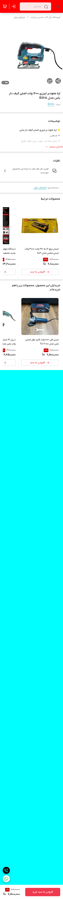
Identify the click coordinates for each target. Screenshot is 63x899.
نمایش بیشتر (56, 146)
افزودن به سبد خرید (42, 892)
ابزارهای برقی (19, 17)
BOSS (51, 104)
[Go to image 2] (3, 82)
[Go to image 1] (6, 82)
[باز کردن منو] (57, 6)
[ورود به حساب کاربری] (14, 6)
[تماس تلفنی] (6, 870)
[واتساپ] (6, 878)
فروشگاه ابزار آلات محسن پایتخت (45, 17)
